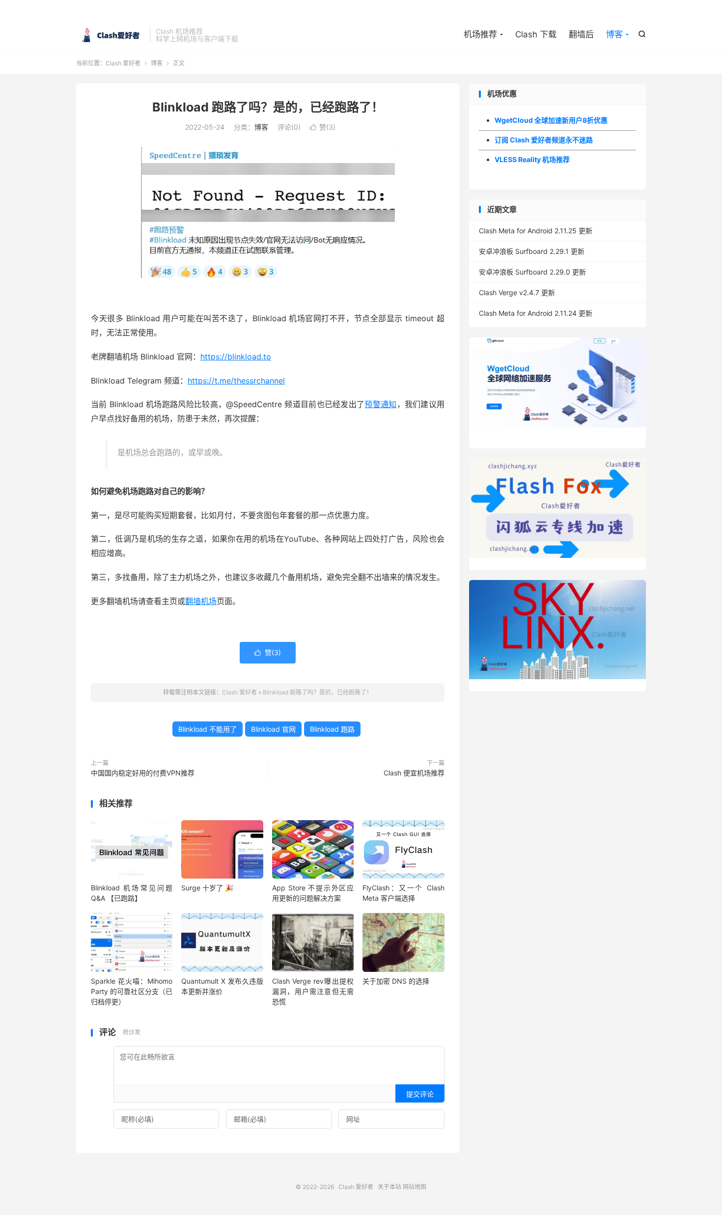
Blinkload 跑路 (332, 729)
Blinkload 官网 (273, 729)
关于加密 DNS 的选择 (395, 981)
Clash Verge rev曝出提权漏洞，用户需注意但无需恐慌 (313, 991)
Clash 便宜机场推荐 (414, 773)
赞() (322, 127)
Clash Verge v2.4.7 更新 (517, 292)
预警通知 (380, 404)
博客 (614, 34)
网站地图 (414, 1186)
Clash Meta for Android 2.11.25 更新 (535, 230)
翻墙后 (581, 34)
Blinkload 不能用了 (207, 729)
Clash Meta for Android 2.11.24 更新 (535, 313)
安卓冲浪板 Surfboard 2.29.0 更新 (532, 272)
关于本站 (389, 1186)
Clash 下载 (535, 34)
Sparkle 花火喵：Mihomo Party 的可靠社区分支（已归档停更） (131, 991)
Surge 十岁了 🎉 (207, 888)
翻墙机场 (201, 601)
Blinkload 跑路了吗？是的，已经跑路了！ (268, 107)
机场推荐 (480, 34)
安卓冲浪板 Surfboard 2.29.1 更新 (531, 251)
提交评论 (420, 1094)
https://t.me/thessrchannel (236, 381)
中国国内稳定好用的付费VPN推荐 (142, 773)
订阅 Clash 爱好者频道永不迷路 (544, 140)
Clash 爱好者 (110, 35)
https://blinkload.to (235, 356)
